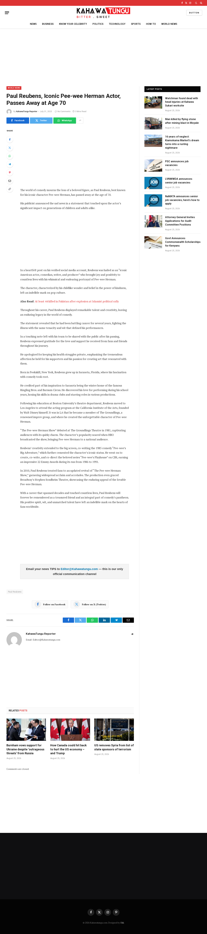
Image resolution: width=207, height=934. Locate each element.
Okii (122, 922)
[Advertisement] (103, 56)
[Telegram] (9, 164)
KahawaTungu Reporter (26, 111)
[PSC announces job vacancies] (153, 165)
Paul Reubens (15, 592)
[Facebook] (9, 139)
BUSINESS (48, 23)
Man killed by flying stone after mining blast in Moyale (182, 121)
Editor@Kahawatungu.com (80, 569)
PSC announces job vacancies (177, 163)
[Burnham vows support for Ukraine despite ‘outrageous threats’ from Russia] (26, 729)
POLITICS (98, 23)
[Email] (9, 180)
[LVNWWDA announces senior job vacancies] (153, 183)
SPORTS (136, 23)
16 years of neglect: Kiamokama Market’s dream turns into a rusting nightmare (182, 142)
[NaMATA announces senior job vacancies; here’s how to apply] (153, 200)
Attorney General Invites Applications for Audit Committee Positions (180, 221)
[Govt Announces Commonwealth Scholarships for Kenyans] (153, 242)
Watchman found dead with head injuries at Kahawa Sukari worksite (181, 102)
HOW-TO (151, 23)
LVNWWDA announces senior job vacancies (178, 180)
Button (194, 12)
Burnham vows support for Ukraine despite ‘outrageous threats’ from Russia (25, 749)
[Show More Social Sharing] (80, 120)
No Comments (64, 111)
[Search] (200, 3)
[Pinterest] (9, 172)
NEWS (33, 23)
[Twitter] (9, 147)
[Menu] (7, 12)
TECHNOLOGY (117, 23)
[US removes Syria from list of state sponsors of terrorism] (114, 729)
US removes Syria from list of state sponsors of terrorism (114, 747)
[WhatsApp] (9, 156)
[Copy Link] (9, 189)
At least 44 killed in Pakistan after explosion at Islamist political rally (76, 301)
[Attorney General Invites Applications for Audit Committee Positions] (153, 221)
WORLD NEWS (169, 23)
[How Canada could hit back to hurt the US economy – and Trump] (70, 729)
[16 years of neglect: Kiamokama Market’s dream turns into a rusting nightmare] (153, 141)
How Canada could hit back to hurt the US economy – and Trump (68, 749)
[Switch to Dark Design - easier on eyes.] (196, 3)
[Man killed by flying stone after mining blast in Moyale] (153, 123)
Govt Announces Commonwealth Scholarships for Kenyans (183, 242)
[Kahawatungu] (103, 13)
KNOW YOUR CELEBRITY (73, 23)
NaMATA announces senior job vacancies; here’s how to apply (182, 200)
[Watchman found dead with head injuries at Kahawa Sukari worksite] (153, 102)
